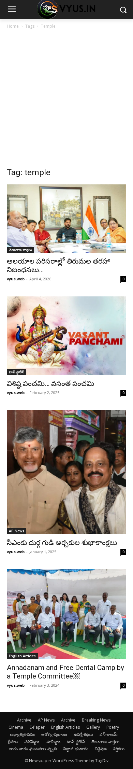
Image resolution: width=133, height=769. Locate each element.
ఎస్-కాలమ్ (109, 734)
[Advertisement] (66, 100)
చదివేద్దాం (31, 741)
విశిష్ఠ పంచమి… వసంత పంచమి (50, 383)
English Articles (22, 656)
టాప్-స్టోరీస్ (16, 371)
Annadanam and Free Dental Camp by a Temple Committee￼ (65, 671)
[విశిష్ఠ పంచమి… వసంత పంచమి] (66, 335)
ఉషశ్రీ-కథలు (83, 734)
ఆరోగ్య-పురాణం (54, 734)
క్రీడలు (13, 741)
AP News (16, 531)
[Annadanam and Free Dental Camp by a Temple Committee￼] (66, 614)
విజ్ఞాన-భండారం (75, 749)
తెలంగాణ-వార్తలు (20, 249)
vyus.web (16, 278)
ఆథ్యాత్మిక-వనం (22, 734)
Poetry (112, 727)
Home (13, 26)
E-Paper (37, 727)
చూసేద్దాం (53, 741)
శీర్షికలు (118, 749)
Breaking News (96, 720)
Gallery (93, 727)
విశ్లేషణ (101, 749)
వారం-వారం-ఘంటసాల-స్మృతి (33, 749)
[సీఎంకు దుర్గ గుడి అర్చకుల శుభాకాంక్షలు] (66, 472)
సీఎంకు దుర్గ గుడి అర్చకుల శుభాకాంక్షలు (62, 543)
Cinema (16, 727)
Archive (24, 720)
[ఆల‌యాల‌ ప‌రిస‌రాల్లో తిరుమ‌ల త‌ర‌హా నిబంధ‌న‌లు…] (66, 218)
